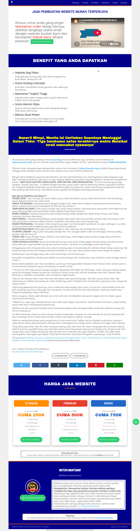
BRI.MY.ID (17, 527)
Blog (46, 527)
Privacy (28, 527)
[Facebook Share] (40, 365)
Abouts (22, 527)
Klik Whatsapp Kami (42, 41)
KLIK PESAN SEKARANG (88, 506)
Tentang (75, 3)
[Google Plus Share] (59, 365)
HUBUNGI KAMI (33, 497)
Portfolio (94, 3)
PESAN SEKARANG (32, 440)
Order (115, 3)
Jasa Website (122, 527)
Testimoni (105, 3)
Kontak (124, 3)
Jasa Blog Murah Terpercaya (29, 351)
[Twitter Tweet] (21, 365)
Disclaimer (36, 527)
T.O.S (42, 527)
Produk (85, 3)
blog (118, 224)
